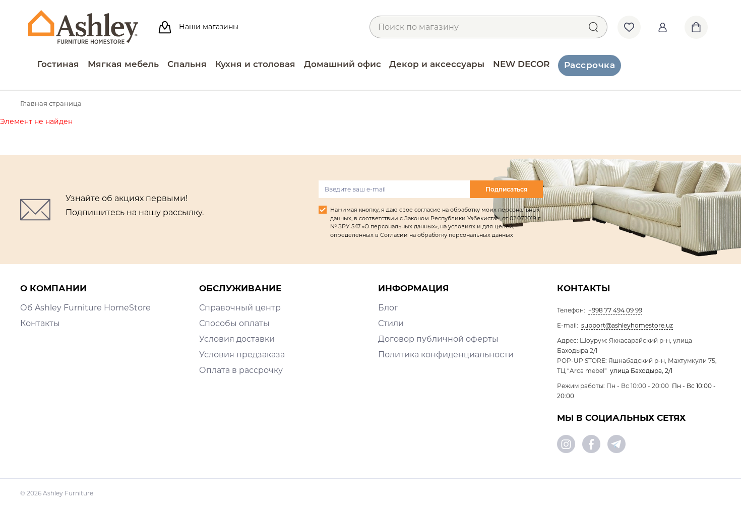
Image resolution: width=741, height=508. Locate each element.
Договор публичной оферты (438, 339)
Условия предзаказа (242, 354)
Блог (388, 307)
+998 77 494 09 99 (615, 310)
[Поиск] (593, 27)
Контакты (40, 323)
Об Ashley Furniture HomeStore (85, 307)
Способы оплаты (234, 323)
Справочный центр (240, 307)
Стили (391, 323)
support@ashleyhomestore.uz (627, 325)
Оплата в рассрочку (241, 370)
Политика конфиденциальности (446, 354)
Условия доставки (237, 339)
